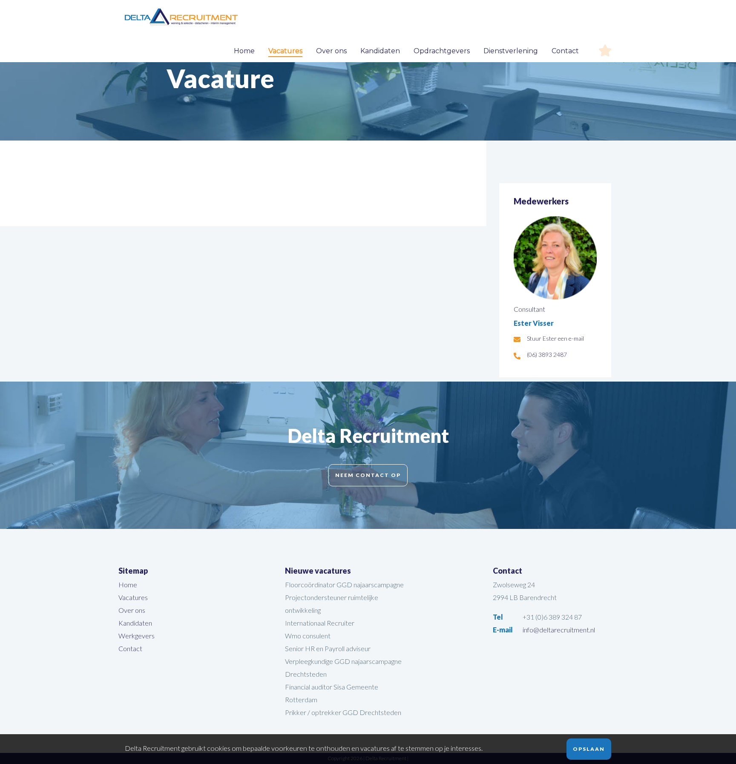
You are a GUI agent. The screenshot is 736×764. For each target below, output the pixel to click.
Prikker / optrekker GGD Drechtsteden (343, 712)
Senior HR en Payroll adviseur (328, 648)
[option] (368, 87)
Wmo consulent (308, 636)
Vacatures (285, 51)
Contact (565, 51)
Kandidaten (380, 51)
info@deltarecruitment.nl (559, 630)
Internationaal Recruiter (319, 623)
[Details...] (555, 296)
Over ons (331, 51)
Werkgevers (136, 636)
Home (244, 51)
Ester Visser (534, 323)
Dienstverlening (510, 51)
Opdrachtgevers (442, 51)
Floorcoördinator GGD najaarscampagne (344, 584)
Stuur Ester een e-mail (555, 338)
